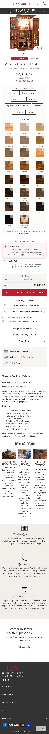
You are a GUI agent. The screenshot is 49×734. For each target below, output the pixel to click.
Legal (4, 711)
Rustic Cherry (18, 99)
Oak (15, 93)
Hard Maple (19, 112)
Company (6, 687)
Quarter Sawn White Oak (18, 106)
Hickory (37, 106)
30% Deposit (13, 246)
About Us (6, 718)
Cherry (32, 99)
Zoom (11, 124)
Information (8, 695)
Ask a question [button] (24, 647)
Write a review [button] (24, 641)
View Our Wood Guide (31, 231)
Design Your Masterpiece (24, 328)
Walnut (31, 112)
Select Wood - (24, 88)
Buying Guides (9, 703)
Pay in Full (12, 261)
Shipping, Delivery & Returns (24, 334)
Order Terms (24, 341)
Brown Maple (28, 93)
